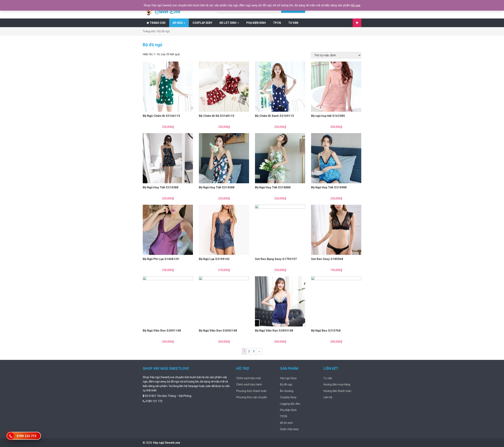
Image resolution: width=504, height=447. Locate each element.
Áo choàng (286, 391)
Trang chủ (157, 22)
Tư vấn (293, 22)
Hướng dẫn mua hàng (336, 384)
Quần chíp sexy (289, 429)
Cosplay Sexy (202, 22)
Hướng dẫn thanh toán (337, 391)
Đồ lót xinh (228, 22)
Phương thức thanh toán (251, 391)
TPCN (277, 22)
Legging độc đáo (290, 403)
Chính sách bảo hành (249, 384)
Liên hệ (327, 397)
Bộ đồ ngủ (286, 384)
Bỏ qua (355, 5)
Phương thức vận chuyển (251, 397)
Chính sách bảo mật (248, 378)
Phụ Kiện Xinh (256, 22)
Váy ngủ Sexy (288, 378)
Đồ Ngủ (178, 22)
